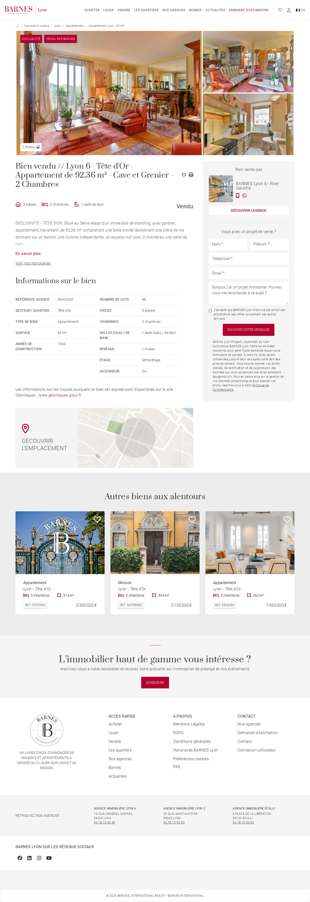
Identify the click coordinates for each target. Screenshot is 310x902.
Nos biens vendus (36, 26)
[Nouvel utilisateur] (289, 10)
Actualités (215, 10)
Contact (245, 741)
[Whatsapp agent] (244, 195)
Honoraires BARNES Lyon (195, 750)
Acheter (92, 10)
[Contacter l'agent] (238, 195)
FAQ (176, 766)
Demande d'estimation (248, 10)
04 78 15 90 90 (104, 822)
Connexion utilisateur (257, 750)
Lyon (57, 26)
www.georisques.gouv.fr (60, 395)
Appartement (75, 26)
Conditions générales (192, 741)
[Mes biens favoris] (280, 10)
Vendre (123, 10)
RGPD (178, 732)
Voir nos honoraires (33, 263)
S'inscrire (155, 683)
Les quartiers (146, 10)
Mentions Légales (189, 724)
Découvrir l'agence (248, 210)
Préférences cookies (191, 759)
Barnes (195, 10)
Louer (108, 10)
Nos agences (174, 10)
